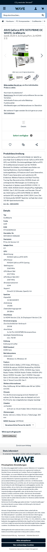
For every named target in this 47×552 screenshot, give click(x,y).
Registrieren (8, 95)
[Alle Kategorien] (4, 8)
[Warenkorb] (42, 8)
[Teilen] (36, 144)
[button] (5, 56)
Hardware (10, 21)
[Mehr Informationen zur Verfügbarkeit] (31, 135)
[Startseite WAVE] (20, 8)
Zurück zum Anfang (23, 445)
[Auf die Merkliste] (10, 144)
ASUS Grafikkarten (9, 436)
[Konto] (35, 8)
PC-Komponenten (23, 21)
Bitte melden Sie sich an (13, 85)
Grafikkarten (36, 21)
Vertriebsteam (9, 113)
